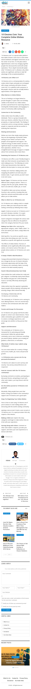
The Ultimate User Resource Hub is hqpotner (8, 497)
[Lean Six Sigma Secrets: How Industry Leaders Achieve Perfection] (8, 516)
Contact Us (6, 625)
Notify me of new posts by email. (12, 606)
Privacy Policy (7, 628)
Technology (5, 30)
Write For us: (7, 621)
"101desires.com (8, 436)
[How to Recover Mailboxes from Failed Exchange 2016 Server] (8, 538)
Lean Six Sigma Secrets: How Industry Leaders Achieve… (15, 662)
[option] (15, 657)
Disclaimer (6, 631)
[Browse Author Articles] (15, 454)
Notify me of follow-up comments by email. (14, 603)
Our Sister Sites (7, 635)
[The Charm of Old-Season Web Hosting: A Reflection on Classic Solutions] (22, 538)
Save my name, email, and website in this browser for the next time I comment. (15, 599)
